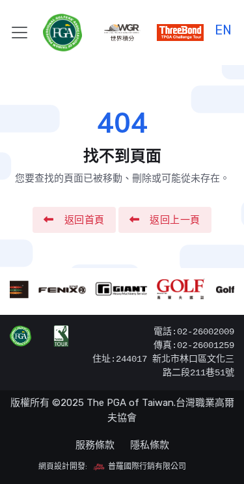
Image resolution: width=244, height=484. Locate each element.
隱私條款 (149, 445)
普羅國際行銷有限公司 (146, 466)
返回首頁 (84, 220)
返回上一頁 (175, 220)
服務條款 (95, 445)
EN (223, 28)
